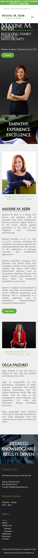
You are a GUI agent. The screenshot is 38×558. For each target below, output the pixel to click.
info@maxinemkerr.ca (22, 9)
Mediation (6, 533)
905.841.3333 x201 (19, 354)
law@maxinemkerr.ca (18, 196)
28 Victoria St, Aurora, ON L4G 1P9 (16, 475)
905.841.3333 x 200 (19, 199)
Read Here (24, 3)
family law (25, 239)
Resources (6, 536)
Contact (5, 539)
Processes (8, 531)
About (4, 523)
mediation (7, 241)
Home (4, 520)
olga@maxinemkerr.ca (18, 351)
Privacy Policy (7, 549)
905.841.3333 (8, 9)
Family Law (7, 525)
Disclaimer (18, 549)
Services (7, 528)
